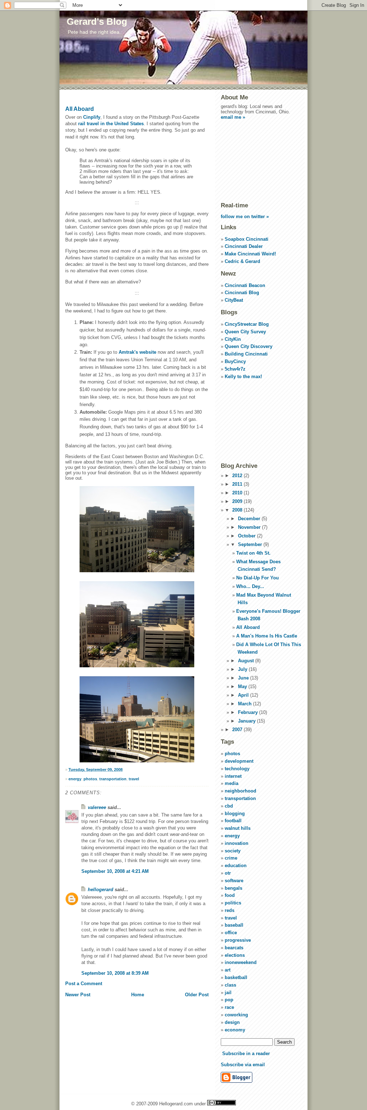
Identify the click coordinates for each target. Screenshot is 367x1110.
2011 (238, 484)
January (247, 721)
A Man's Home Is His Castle (266, 636)
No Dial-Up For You (257, 577)
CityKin (233, 339)
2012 (238, 475)
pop (229, 999)
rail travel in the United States (111, 123)
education (236, 865)
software (234, 880)
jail (228, 992)
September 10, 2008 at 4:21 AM (115, 871)
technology (237, 768)
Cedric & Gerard (242, 261)
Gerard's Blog (97, 21)
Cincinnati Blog (242, 292)
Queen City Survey (245, 331)
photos (90, 779)
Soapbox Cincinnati (246, 239)
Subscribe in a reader (246, 1053)
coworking (236, 1014)
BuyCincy (235, 361)
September (250, 544)
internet (233, 776)
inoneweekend (241, 962)
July (243, 669)
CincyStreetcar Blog (247, 324)
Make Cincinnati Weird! (250, 254)
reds (229, 910)
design (232, 1022)
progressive (238, 940)
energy (74, 779)
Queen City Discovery (248, 346)
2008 (238, 510)
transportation (113, 779)
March (245, 703)
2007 (238, 729)
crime (231, 858)
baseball (234, 925)
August (246, 660)
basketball (236, 977)
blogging (235, 813)
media (231, 783)
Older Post (197, 994)
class (230, 985)
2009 (238, 501)
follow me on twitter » (245, 216)
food (230, 895)
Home (137, 994)
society (232, 850)
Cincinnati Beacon (245, 285)
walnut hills (238, 828)
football (233, 820)
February (248, 712)
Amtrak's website (138, 352)
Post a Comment (83, 983)
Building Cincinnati (246, 354)
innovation (236, 843)
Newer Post (77, 994)
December (250, 518)
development (239, 761)
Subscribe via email (243, 1064)
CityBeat (234, 300)
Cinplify (91, 117)
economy (235, 1030)
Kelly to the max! (243, 376)
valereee (97, 807)
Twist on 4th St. (253, 553)
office (231, 932)
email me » (233, 117)
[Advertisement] (256, 160)
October (247, 535)
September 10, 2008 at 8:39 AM (115, 973)
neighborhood (240, 791)
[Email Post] (124, 769)
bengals (233, 888)
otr (228, 873)
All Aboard (79, 109)
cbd (229, 806)
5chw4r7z (235, 369)
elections (235, 955)
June (244, 678)
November (250, 527)
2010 (238, 492)
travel (134, 779)
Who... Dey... (250, 586)
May (243, 686)
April (244, 695)
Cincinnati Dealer (244, 246)
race (229, 1007)
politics (233, 903)
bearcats (234, 947)
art (227, 970)
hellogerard (100, 889)
